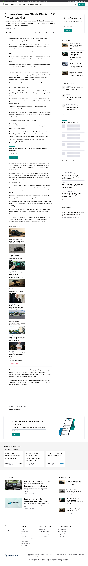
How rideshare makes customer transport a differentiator (73, 107)
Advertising (42, 529)
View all (63, 114)
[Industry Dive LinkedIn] (5, 530)
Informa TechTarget (50, 554)
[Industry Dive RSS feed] (14, 530)
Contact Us (24, 534)
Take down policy (45, 560)
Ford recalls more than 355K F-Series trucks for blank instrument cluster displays (37, 483)
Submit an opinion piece (45, 534)
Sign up (82, 4)
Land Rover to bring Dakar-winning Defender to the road (76, 73)
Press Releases (30, 4)
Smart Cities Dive (30, 1)
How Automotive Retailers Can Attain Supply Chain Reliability (74, 97)
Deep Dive (13, 4)
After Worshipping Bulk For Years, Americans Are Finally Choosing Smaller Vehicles (72, 185)
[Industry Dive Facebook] (8, 530)
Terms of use (37, 560)
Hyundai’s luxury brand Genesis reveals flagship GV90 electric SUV (76, 46)
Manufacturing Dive (22, 1)
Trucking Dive (45, 1)
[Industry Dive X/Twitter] (11, 530)
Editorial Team (24, 531)
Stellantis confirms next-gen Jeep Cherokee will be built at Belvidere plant (76, 65)
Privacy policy (30, 560)
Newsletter (23, 536)
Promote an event (43, 536)
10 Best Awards (38, 4)
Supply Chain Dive (38, 1)
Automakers (29, 7)
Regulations (47, 7)
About (22, 529)
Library (24, 4)
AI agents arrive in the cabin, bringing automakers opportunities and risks (76, 56)
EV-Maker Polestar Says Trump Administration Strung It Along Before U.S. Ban (71, 194)
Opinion (19, 4)
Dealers (35, 7)
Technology (54, 7)
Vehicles (60, 7)
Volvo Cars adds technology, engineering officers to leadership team (74, 491)
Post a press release (71, 161)
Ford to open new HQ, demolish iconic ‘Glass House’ (36, 500)
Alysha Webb (9, 33)
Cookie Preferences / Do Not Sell (59, 560)
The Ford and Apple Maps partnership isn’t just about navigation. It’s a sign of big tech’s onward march (72, 176)
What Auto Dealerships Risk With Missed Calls (74, 88)
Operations (40, 7)
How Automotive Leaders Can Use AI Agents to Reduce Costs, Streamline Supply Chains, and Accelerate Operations (73, 213)
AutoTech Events (25, 546)
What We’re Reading (26, 543)
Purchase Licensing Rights (27, 538)
